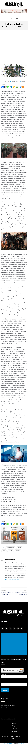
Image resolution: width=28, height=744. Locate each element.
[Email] (17, 87)
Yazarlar (14, 734)
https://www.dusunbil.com (12, 579)
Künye (14, 723)
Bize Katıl (14, 728)
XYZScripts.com (21, 743)
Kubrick (19, 547)
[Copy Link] (14, 87)
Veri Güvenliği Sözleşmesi (8, 705)
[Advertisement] (14, 45)
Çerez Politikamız (6, 708)
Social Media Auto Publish (8, 743)
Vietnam (10, 550)
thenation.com (10, 501)
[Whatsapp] (8, 87)
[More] (22, 87)
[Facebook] (2, 87)
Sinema (23, 81)
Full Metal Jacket (10, 547)
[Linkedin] (11, 87)
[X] (5, 87)
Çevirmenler (14, 731)
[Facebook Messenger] (20, 87)
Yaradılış (18, 550)
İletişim (14, 726)
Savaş (4, 550)
